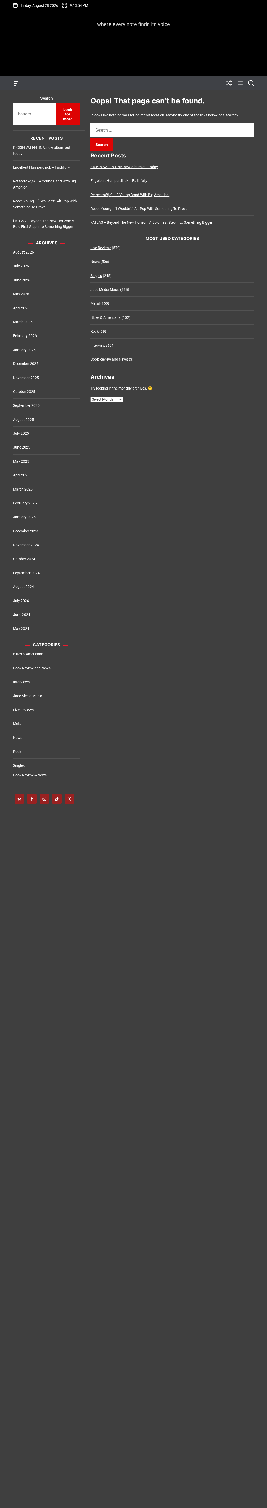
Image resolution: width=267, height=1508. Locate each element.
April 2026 (21, 308)
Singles (96, 276)
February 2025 (25, 503)
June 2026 (21, 280)
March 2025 (23, 489)
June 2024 (21, 614)
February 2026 (25, 336)
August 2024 (23, 587)
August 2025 (23, 419)
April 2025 (21, 475)
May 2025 (21, 461)
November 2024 (26, 545)
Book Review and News (109, 359)
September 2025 (26, 405)
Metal (95, 303)
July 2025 (21, 433)
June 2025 (21, 447)
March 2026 (23, 322)
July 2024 (21, 601)
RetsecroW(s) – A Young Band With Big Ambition (129, 195)
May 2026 (21, 294)
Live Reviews (100, 248)
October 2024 (24, 559)
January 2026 (24, 350)
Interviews (98, 345)
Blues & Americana (105, 317)
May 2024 (21, 629)
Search (46, 98)
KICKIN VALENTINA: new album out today (124, 167)
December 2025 (25, 364)
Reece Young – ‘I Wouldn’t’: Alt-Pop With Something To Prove (138, 209)
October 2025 (24, 392)
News (95, 262)
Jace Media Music (104, 289)
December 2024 (25, 531)
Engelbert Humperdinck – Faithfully (118, 181)
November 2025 (26, 378)
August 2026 (23, 252)
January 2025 (24, 517)
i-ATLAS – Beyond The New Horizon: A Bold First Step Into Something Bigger (151, 222)
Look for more (67, 114)
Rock (94, 331)
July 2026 (21, 266)
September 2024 (26, 573)
